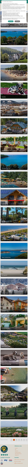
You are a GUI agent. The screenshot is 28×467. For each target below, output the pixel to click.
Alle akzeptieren (11, 21)
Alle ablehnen (17, 21)
